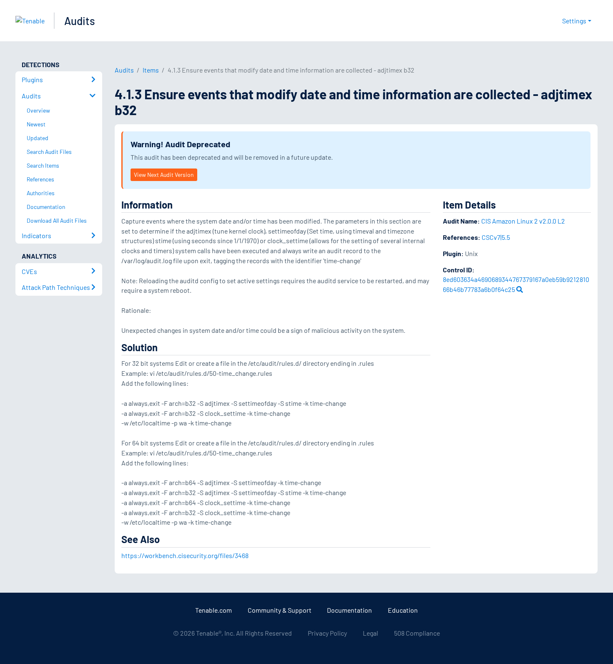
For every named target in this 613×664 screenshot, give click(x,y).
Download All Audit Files (57, 220)
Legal (370, 633)
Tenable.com (213, 610)
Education (403, 610)
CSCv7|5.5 (496, 237)
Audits (79, 20)
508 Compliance (417, 633)
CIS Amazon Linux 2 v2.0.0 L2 (523, 221)
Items (151, 70)
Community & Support (280, 610)
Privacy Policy (327, 633)
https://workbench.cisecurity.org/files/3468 (185, 555)
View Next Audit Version (163, 174)
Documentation (349, 610)
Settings (574, 21)
